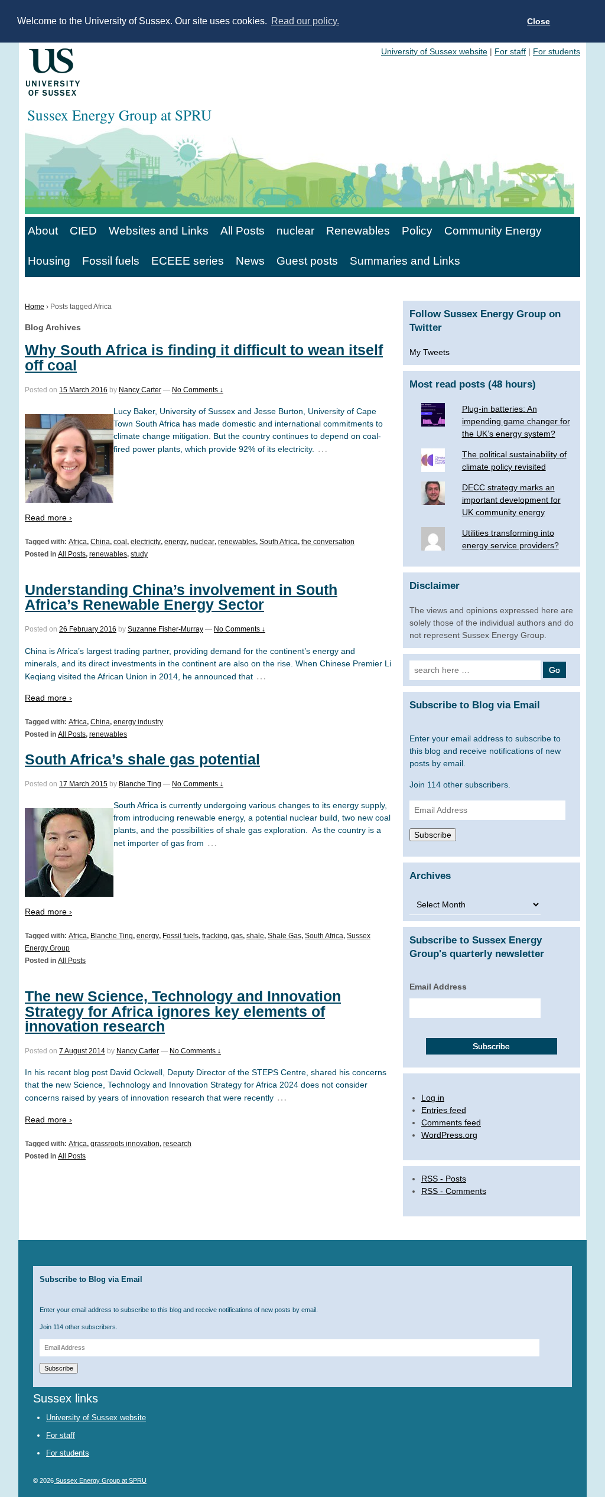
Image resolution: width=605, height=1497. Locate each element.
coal (120, 542)
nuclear (295, 230)
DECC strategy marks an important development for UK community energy (511, 500)
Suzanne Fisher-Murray (165, 629)
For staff (510, 51)
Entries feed (443, 1110)
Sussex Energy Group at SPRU (100, 1480)
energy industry (138, 722)
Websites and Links (159, 230)
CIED (83, 230)
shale (255, 936)
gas (237, 936)
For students (556, 51)
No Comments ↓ (197, 390)
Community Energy (493, 230)
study (139, 554)
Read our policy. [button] (305, 21)
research (177, 1144)
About (43, 230)
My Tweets (429, 352)
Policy (417, 230)
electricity (146, 542)
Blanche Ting (140, 784)
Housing (49, 261)
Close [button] (538, 21)
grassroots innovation (125, 1144)
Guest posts (307, 261)
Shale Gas (284, 936)
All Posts (242, 230)
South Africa (278, 542)
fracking (214, 936)
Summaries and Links (405, 261)
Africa (78, 542)
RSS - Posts (443, 1178)
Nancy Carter (140, 390)
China (100, 542)
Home (34, 306)
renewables (237, 542)
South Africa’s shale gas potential (142, 759)
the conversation (327, 542)
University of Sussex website (434, 51)
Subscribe (432, 834)
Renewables (358, 230)
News (250, 261)
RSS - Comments (453, 1191)
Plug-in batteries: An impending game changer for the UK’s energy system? (516, 421)
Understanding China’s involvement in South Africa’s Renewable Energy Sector (181, 597)
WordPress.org (449, 1135)
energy (175, 542)
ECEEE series (187, 261)
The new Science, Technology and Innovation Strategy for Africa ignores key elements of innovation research (183, 1011)
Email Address (438, 986)
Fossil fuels (110, 261)
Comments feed (451, 1122)
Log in (432, 1097)
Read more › (48, 517)
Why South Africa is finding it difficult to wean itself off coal (204, 357)
